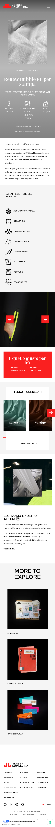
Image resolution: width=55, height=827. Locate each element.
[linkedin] (11, 804)
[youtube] (22, 804)
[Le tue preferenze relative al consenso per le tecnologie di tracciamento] (50, 822)
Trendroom (42, 777)
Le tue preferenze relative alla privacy (22, 821)
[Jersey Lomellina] (15, 6)
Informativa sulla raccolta (11, 825)
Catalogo (8, 772)
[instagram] (5, 804)
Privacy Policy (13, 814)
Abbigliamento (11, 793)
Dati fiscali (43, 814)
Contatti (41, 788)
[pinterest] (16, 804)
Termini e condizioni (28, 814)
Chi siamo (24, 772)
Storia (23, 777)
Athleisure (9, 798)
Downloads (42, 782)
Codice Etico (26, 788)
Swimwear (8, 777)
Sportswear (10, 788)
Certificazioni (27, 782)
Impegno (41, 772)
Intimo (7, 782)
